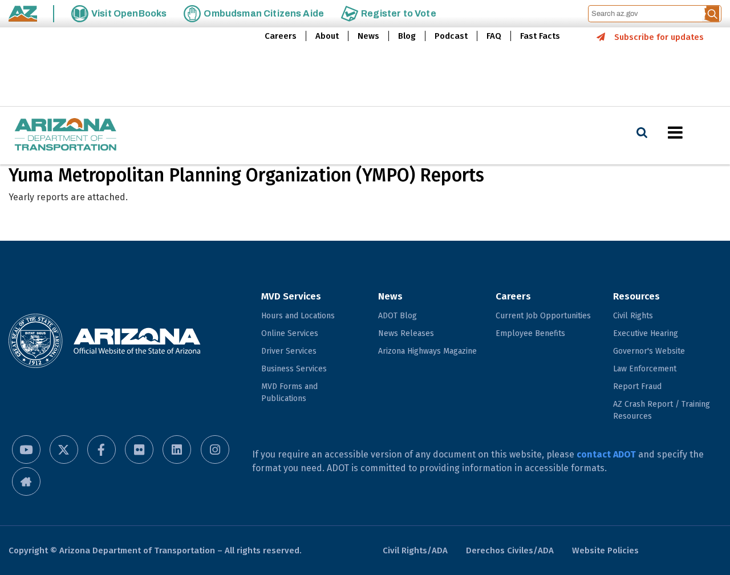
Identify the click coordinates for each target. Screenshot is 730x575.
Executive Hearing (645, 333)
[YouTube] (26, 449)
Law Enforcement (644, 369)
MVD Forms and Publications (289, 392)
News (368, 36)
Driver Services (289, 351)
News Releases (406, 333)
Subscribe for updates (659, 37)
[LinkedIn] (177, 449)
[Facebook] (101, 449)
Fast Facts (540, 36)
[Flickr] (139, 449)
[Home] (66, 135)
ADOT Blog (397, 316)
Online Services (289, 333)
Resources (636, 296)
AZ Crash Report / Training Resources (661, 410)
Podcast (451, 36)
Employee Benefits (530, 333)
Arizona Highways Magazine (427, 351)
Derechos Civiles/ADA (510, 550)
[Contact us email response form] (26, 481)
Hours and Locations (298, 316)
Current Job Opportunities (543, 316)
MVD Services (291, 296)
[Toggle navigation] (694, 132)
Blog (407, 36)
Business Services (294, 369)
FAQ (493, 36)
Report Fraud (637, 386)
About (327, 36)
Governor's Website (649, 351)
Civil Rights (633, 316)
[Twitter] (64, 449)
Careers (281, 36)
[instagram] (215, 449)
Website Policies (605, 550)
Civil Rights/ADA (415, 550)
